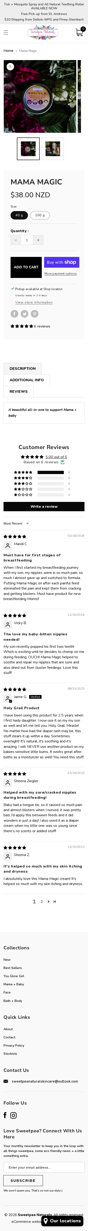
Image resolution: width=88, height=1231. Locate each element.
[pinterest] (36, 316)
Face (7, 992)
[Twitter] (26, 314)
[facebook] (16, 316)
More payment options (61, 273)
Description (23, 368)
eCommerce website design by (36, 1222)
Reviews (19, 391)
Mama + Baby (14, 984)
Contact (9, 1037)
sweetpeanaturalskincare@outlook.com (45, 1081)
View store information (34, 302)
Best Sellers (13, 968)
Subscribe (23, 1181)
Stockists (10, 1053)
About (8, 1029)
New (7, 959)
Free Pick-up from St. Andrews (44, 14)
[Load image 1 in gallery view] (28, 149)
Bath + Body (13, 1001)
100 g (40, 215)
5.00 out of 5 (56, 457)
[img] (15, 536)
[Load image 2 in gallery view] (53, 149)
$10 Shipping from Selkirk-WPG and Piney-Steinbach (44, 20)
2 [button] (42, 901)
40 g (19, 215)
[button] (6, 32)
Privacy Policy (14, 1045)
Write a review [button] (44, 506)
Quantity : (20, 231)
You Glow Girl (14, 976)
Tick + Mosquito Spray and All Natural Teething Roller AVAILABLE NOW (44, 7)
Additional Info (27, 380)
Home (8, 50)
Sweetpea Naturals (35, 1215)
